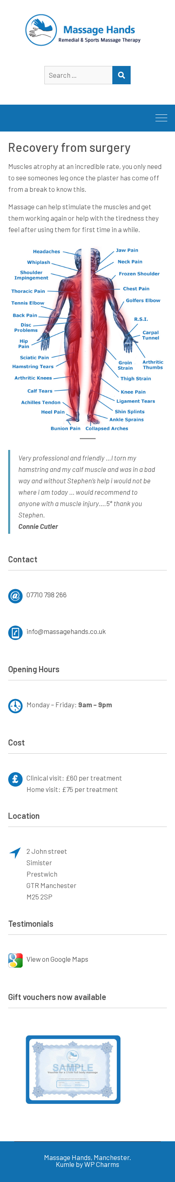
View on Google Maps (57, 959)
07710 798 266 (46, 594)
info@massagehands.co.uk (66, 631)
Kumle (65, 1164)
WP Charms (101, 1164)
